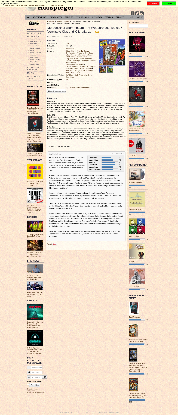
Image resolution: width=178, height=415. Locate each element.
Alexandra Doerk (72, 69)
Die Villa (132, 156)
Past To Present (134, 236)
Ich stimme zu (169, 3)
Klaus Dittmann (86, 69)
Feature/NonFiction (36, 41)
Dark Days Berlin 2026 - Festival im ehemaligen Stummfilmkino (35, 110)
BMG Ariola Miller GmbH (84, 75)
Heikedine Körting (72, 70)
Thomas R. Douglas (87, 67)
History (32, 50)
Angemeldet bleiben (34, 381)
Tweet (49, 244)
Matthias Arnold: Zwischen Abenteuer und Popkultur (34, 277)
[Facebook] (132, 13)
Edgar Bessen (71, 55)
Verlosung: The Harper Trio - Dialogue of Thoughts (35, 183)
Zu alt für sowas (134, 317)
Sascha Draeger (83, 51)
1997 (67, 80)
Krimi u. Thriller (34, 57)
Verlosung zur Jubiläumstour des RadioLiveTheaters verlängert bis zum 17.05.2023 (34, 209)
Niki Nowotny (70, 53)
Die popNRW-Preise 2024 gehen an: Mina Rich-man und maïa (34, 254)
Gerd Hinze (70, 72)
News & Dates (56, 17)
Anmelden (35, 385)
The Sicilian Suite (135, 209)
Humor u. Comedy (35, 48)
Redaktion (120, 17)
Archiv (140, 17)
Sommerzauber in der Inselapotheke (136, 130)
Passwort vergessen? (35, 393)
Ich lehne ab (153, 3)
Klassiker (33, 55)
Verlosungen (82, 17)
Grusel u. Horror (35, 46)
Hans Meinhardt (86, 59)
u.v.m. (78, 72)
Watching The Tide (135, 182)
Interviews (97, 17)
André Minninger (87, 70)
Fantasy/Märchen (35, 39)
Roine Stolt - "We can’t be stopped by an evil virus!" (35, 294)
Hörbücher (34, 33)
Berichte (69, 17)
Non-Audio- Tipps (34, 77)
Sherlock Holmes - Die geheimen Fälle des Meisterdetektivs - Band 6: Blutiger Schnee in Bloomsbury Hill (138, 367)
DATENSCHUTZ (114, 413)
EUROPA (69, 75)
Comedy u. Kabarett (33, 68)
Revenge (132, 104)
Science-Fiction (34, 64)
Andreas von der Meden (75, 65)
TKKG (68, 43)
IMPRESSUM (102, 413)
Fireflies (131, 261)
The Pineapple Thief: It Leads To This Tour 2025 (35, 236)
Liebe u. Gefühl (35, 59)
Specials (109, 17)
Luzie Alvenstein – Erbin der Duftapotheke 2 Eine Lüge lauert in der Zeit (137, 395)
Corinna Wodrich (72, 67)
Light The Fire (134, 286)
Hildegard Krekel (88, 61)
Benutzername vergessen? (32, 390)
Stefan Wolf (70, 48)
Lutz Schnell (70, 57)
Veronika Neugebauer (85, 53)
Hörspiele (33, 37)
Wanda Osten (82, 57)
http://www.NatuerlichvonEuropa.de (79, 88)
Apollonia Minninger (73, 61)
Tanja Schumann (72, 59)
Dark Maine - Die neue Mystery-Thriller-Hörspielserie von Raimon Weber (35, 325)
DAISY (131, 54)
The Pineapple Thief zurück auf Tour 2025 (34, 155)
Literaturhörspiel (35, 62)
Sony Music (70, 77)
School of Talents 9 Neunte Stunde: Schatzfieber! (138, 340)
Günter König (70, 51)
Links (131, 17)
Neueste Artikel (40, 17)
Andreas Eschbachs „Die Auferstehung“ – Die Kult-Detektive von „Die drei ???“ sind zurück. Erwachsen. (35, 137)
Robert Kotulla (71, 63)
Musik (30, 73)
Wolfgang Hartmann (85, 55)
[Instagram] (142, 13)
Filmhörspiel (33, 43)
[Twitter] (137, 13)
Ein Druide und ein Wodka (138, 79)
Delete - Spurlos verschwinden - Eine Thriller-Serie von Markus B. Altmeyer (34, 350)
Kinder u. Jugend (35, 52)
